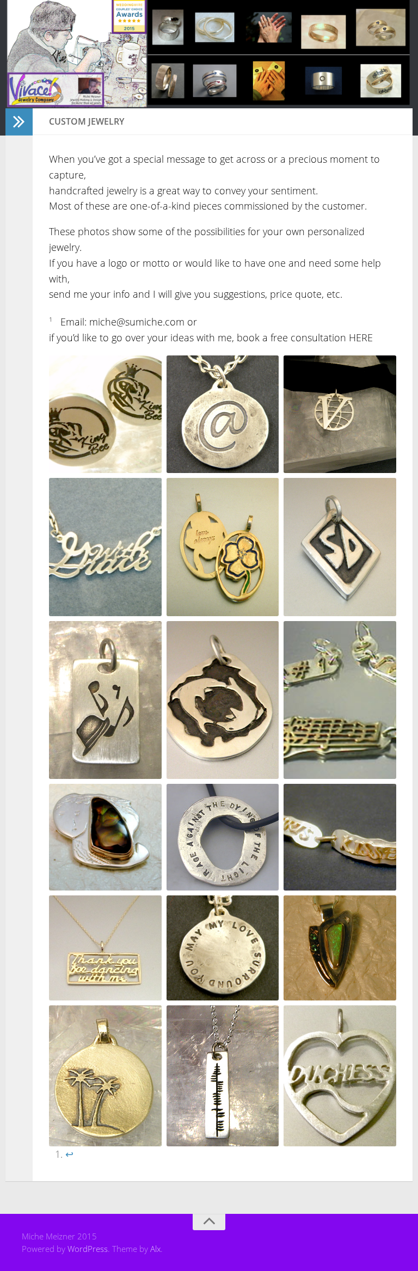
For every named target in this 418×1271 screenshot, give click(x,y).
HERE (359, 337)
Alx (155, 1248)
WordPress (87, 1248)
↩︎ (69, 1154)
